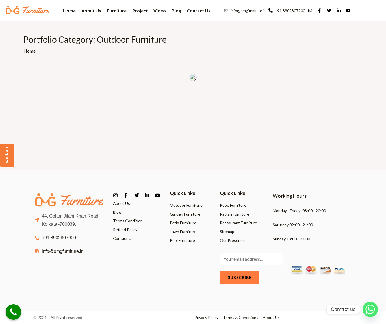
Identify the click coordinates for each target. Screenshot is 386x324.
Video (159, 10)
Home (69, 10)
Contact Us (199, 10)
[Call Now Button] (13, 312)
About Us (91, 10)
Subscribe (239, 277)
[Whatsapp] (370, 309)
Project (140, 10)
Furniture (117, 10)
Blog (176, 10)
